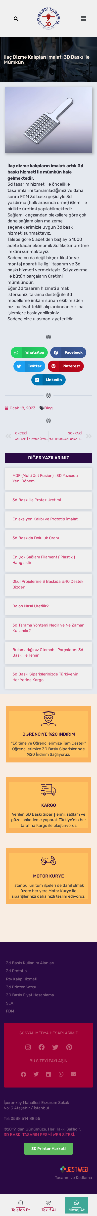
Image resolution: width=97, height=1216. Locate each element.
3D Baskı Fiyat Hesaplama (30, 995)
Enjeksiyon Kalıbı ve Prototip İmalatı (45, 519)
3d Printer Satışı (21, 987)
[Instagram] (28, 1047)
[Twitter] (55, 1047)
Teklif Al (49, 1210)
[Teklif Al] (48, 1203)
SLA (9, 1003)
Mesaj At (77, 1210)
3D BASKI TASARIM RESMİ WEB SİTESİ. (39, 1134)
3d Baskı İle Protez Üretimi (36, 500)
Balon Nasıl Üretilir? (30, 606)
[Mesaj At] (76, 1203)
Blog (48, 408)
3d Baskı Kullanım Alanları (30, 963)
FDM (10, 1011)
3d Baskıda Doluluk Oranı (35, 538)
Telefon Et (20, 1210)
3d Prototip (16, 970)
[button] (16, 18)
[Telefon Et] (20, 1203)
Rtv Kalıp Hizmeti (21, 979)
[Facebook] (42, 1047)
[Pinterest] (69, 1047)
